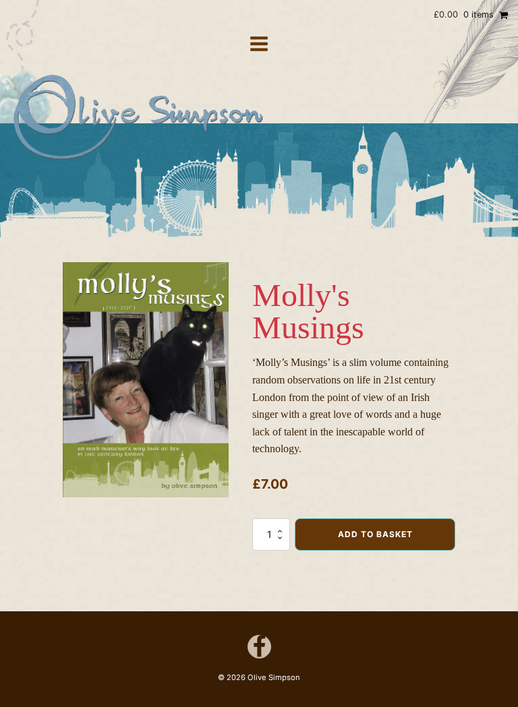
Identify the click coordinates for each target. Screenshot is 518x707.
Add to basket (375, 534)
